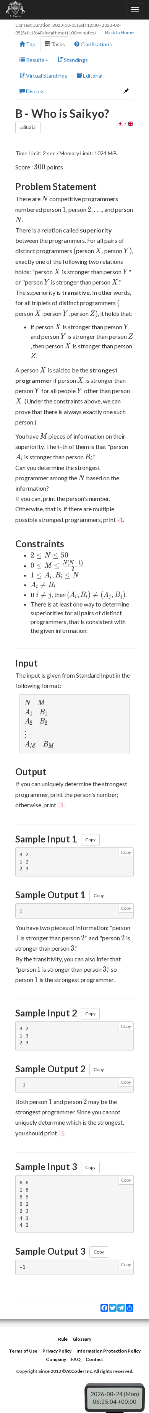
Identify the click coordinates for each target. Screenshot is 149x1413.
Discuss (35, 91)
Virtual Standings (46, 75)
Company (56, 1359)
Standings (75, 60)
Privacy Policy (56, 1351)
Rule (63, 1339)
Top (30, 44)
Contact (94, 1359)
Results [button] (34, 60)
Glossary (82, 1339)
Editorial (92, 75)
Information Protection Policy (108, 1351)
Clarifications (95, 44)
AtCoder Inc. (79, 1371)
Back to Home (119, 32)
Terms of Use (23, 1351)
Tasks (57, 44)
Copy (90, 839)
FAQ (76, 1359)
